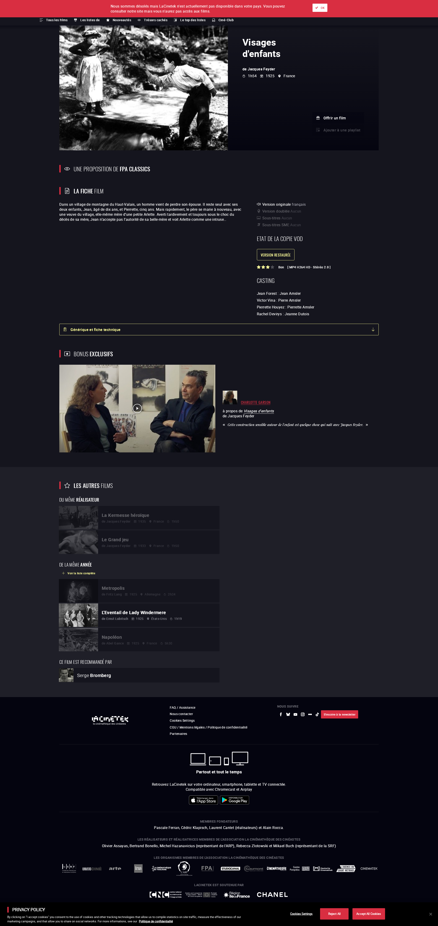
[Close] (431, 914)
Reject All (334, 914)
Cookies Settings (301, 914)
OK (323, 8)
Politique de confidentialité (156, 921)
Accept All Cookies (368, 914)
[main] (219, 914)
